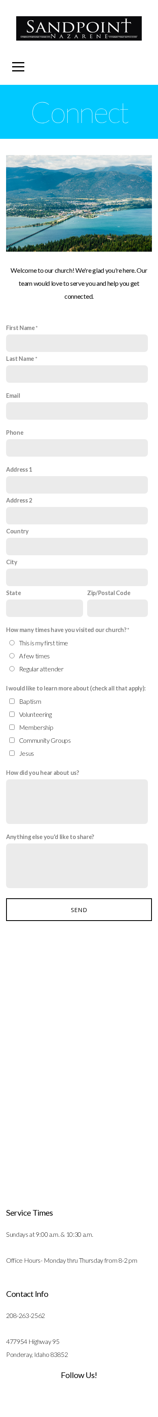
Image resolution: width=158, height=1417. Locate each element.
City (11, 562)
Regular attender (41, 669)
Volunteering (35, 714)
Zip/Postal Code (108, 592)
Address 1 (19, 469)
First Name (20, 327)
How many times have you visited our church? (66, 629)
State (13, 592)
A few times (34, 656)
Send (79, 910)
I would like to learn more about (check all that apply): (76, 688)
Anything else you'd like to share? (50, 836)
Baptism (30, 701)
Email (13, 395)
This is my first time (43, 643)
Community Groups (45, 740)
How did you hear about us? (42, 772)
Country (17, 531)
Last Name (20, 358)
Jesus (26, 753)
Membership (36, 727)
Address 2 (19, 500)
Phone (14, 432)
